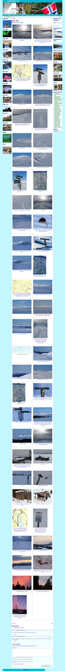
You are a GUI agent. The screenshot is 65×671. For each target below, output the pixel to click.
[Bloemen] (58, 67)
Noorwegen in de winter (52, 15)
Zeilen (32, 15)
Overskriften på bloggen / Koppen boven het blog (57, 122)
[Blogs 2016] (7, 127)
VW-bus (28, 15)
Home (5, 15)
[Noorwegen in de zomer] (58, 45)
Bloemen (23, 15)
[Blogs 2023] (7, 54)
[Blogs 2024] (7, 44)
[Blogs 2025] (7, 34)
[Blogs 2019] (7, 100)
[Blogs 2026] (7, 24)
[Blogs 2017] (7, 118)
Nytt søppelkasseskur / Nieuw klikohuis (57, 96)
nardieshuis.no (13, 1)
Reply (15, 641)
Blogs (9, 15)
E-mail (55, 22)
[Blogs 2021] (7, 77)
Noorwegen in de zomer (40, 15)
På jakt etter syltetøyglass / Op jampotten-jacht (57, 119)
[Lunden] (58, 87)
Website (13, 662)
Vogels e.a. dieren (16, 15)
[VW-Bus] (7, 138)
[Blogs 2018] (7, 109)
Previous (13, 18)
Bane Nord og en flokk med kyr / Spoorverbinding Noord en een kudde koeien (58, 126)
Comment (14, 647)
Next (52, 18)
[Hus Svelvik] (58, 78)
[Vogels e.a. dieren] (58, 56)
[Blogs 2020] (7, 89)
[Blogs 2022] (7, 65)
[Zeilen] (7, 150)
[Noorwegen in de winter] (58, 34)
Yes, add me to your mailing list (18, 664)
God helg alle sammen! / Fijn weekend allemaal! (57, 107)
